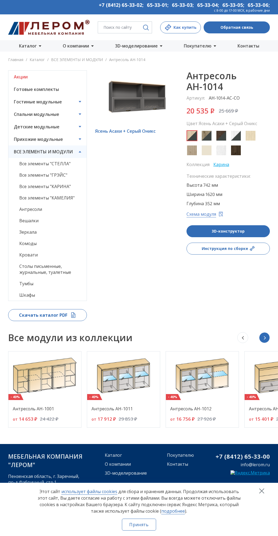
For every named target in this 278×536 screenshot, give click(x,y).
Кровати (28, 255)
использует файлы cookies (89, 491)
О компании (118, 464)
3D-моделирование (126, 473)
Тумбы (26, 284)
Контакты (248, 46)
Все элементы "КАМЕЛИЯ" (47, 198)
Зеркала (28, 232)
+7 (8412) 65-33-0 (241, 456)
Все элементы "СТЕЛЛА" (45, 164)
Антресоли (30, 209)
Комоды (28, 243)
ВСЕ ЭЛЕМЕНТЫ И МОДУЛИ (77, 59)
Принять (139, 525)
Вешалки (29, 221)
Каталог (37, 59)
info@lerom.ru (255, 465)
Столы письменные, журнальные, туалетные (45, 269)
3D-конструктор (228, 231)
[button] (264, 337)
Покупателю (180, 455)
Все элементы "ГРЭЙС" (43, 175)
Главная (15, 59)
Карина (221, 164)
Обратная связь (236, 27)
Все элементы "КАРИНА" (45, 186)
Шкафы (27, 295)
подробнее (173, 511)
